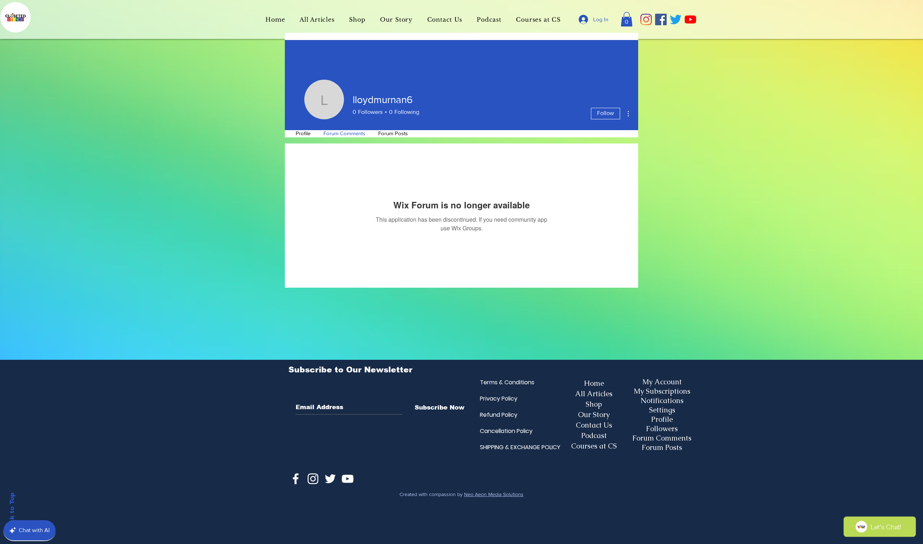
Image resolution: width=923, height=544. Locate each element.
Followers (662, 428)
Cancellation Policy (497, 431)
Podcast (594, 435)
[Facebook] (661, 19)
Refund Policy (497, 415)
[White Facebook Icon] (295, 479)
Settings (662, 410)
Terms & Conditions (497, 382)
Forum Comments (662, 438)
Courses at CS (594, 446)
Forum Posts (662, 447)
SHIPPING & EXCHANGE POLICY (497, 447)
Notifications (662, 400)
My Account (662, 381)
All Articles (594, 393)
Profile (662, 419)
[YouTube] (690, 19)
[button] (627, 19)
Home (594, 383)
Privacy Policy (497, 398)
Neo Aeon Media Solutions (494, 494)
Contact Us (594, 425)
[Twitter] (675, 19)
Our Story (594, 414)
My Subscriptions (662, 391)
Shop (594, 404)
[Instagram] (646, 19)
